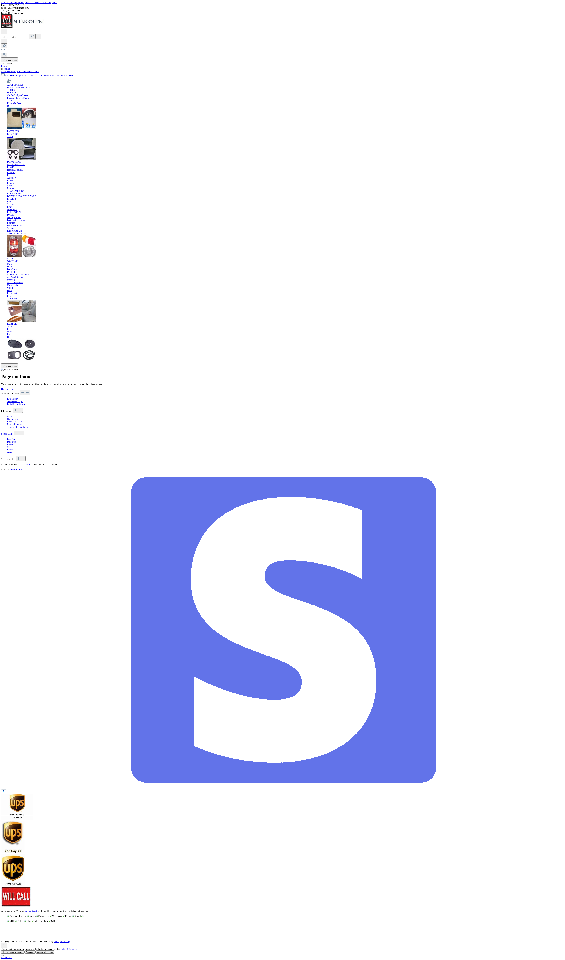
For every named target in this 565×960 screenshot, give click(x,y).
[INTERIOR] (21, 321)
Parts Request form (16, 404)
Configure (30, 952)
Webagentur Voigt (62, 941)
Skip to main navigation (46, 2)
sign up (7, 69)
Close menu (11, 61)
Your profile (17, 71)
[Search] (32, 36)
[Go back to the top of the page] (4, 945)
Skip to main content (11, 2)
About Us (11, 416)
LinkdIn (11, 444)
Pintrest (10, 449)
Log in (4, 66)
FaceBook (12, 439)
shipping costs (31, 911)
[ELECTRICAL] (21, 256)
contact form (17, 469)
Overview (6, 71)
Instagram (11, 441)
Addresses (28, 71)
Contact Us (12, 419)
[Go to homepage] (23, 27)
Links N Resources (16, 421)
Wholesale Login (15, 401)
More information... (71, 949)
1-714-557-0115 (25, 464)
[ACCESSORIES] (21, 128)
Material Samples (15, 424)
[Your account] (4, 55)
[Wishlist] (3, 51)
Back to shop (7, 389)
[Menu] (4, 31)
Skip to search (28, 2)
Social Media (7, 434)
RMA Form (12, 399)
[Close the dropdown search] (38, 36)
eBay (9, 452)
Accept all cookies (45, 952)
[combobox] (14, 37)
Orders (36, 71)
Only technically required (12, 952)
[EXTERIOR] (21, 159)
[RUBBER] (21, 359)
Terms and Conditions (17, 427)
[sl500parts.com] (9, 82)
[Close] (2, 955)
